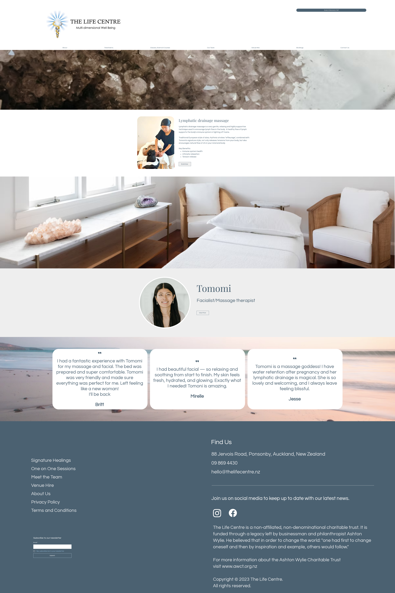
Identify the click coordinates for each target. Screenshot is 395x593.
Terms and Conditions (54, 510)
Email (35, 542)
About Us (41, 493)
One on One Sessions (53, 468)
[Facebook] (232, 513)
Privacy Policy (45, 502)
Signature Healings (51, 460)
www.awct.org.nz (239, 566)
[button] (65, 47)
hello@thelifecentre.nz (235, 471)
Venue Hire (42, 485)
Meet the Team (46, 477)
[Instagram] (217, 513)
